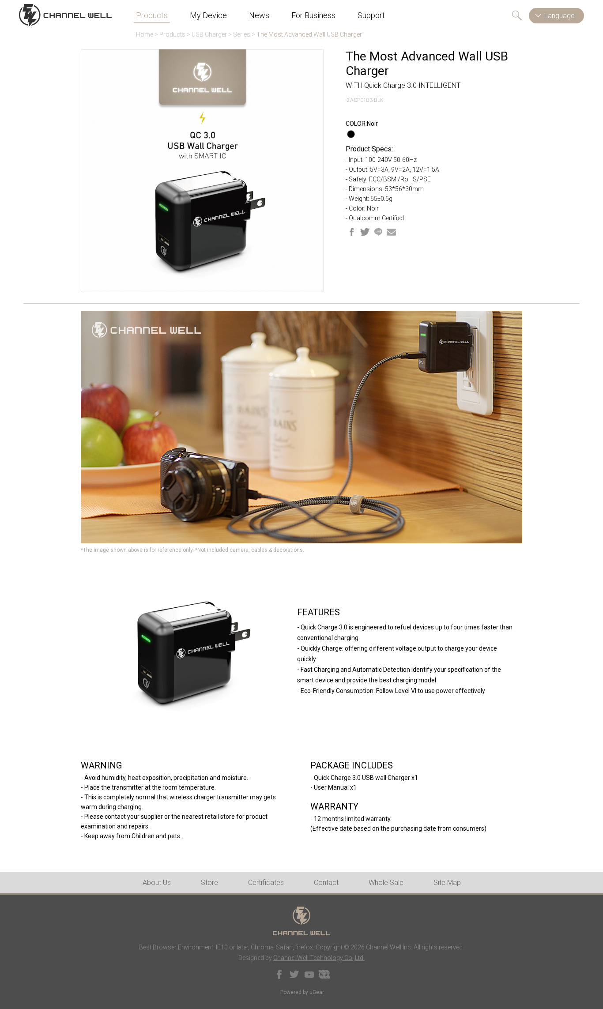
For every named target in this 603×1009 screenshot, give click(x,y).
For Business (313, 15)
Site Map (447, 882)
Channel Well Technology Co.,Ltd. (319, 957)
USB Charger (209, 34)
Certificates (266, 882)
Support (371, 15)
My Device (208, 15)
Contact (326, 882)
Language (559, 15)
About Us (157, 882)
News (259, 15)
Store (209, 882)
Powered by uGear (302, 992)
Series (241, 34)
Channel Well (65, 15)
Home (144, 34)
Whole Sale (386, 882)
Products (152, 15)
